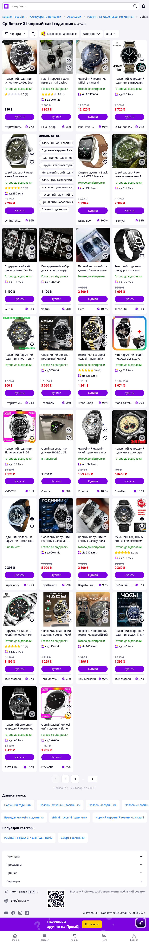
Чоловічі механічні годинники (60, 805)
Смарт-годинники (73, 837)
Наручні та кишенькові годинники (110, 16)
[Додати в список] (32, 68)
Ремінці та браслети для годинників (28, 837)
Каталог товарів (13, 16)
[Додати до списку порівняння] (32, 60)
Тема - (18, 892)
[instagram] (20, 913)
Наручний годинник (17, 805)
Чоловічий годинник (102, 805)
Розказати (92, 924)
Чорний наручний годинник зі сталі (120, 817)
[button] (19, 117)
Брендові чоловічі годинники (24, 817)
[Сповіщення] (143, 6)
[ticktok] (27, 913)
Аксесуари (74, 16)
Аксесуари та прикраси (45, 16)
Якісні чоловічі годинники (69, 817)
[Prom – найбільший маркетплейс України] (6, 6)
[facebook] (13, 913)
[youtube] (6, 913)
